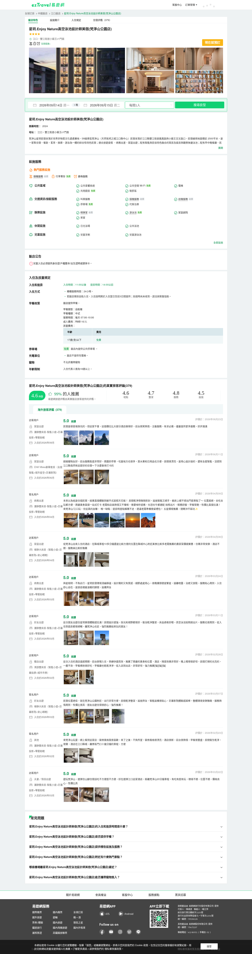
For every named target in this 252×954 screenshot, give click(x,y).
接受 (209, 946)
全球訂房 (29, 13)
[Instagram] (120, 932)
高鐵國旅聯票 (60, 932)
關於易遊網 (73, 895)
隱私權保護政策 (113, 948)
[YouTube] (111, 932)
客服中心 (177, 4)
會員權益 (100, 895)
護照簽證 (37, 932)
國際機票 (37, 912)
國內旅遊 (57, 922)
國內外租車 (79, 927)
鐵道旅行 (37, 927)
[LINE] (138, 932)
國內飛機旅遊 (60, 927)
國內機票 (57, 912)
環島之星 (78, 922)
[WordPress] (129, 932)
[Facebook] (102, 932)
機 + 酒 (77, 917)
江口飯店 (56, 13)
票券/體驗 (37, 922)
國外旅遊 (37, 917)
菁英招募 (180, 895)
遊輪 (55, 917)
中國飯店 (42, 13)
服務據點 (153, 895)
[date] (52, 105)
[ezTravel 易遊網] (48, 5)
